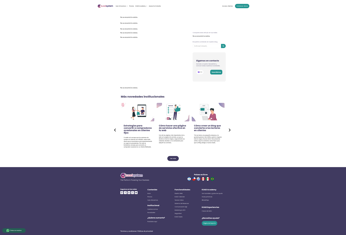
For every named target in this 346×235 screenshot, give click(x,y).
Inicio (149, 193)
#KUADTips (205, 200)
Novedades (151, 212)
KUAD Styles (178, 217)
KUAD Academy (140, 6)
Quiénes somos (152, 209)
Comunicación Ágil (181, 207)
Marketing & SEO (180, 210)
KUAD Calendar (180, 197)
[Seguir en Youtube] (136, 192)
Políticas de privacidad (145, 231)
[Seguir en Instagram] (121, 192)
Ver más (173, 158)
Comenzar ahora (242, 6)
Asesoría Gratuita (155, 6)
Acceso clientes (227, 6)
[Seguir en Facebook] (125, 192)
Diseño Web (179, 193)
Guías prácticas (207, 197)
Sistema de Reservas (182, 203)
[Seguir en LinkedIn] (128, 192)
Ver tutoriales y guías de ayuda (212, 193)
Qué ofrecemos (121, 6)
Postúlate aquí (152, 221)
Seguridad (178, 213)
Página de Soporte (209, 223)
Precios (131, 6)
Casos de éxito (207, 211)
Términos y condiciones (128, 231)
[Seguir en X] (132, 192)
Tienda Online (179, 200)
